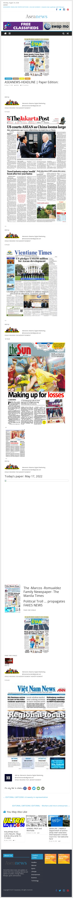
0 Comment (25, 85)
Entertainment (35, 874)
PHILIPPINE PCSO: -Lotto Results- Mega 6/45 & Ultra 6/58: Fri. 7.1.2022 (13, 835)
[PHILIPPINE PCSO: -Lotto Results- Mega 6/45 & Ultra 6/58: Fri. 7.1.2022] (14, 816)
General (16, 78)
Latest (21, 78)
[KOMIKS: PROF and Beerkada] (36, 816)
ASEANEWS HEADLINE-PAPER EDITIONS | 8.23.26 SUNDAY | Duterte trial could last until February (33, 7)
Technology (34, 881)
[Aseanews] (5, 33)
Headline (34, 862)
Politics (27, 78)
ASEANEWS (8, 78)
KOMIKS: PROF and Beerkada (34, 829)
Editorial (33, 865)
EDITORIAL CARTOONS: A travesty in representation (25, 797)
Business (34, 878)
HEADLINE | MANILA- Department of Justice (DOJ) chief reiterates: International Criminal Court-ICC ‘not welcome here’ (58, 833)
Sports (33, 868)
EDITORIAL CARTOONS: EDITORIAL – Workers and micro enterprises (41, 806)
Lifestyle (33, 871)
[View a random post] (68, 33)
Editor (17, 85)
